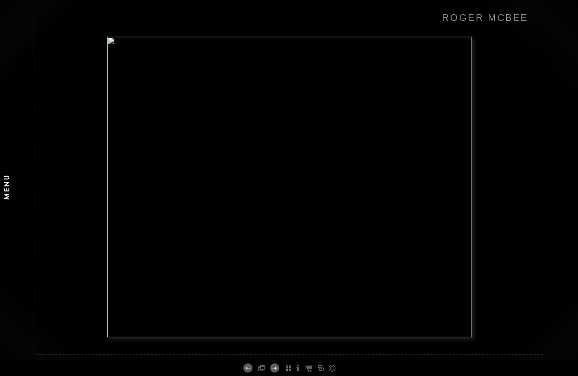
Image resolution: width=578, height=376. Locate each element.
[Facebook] (276, 351)
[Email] (286, 351)
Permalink (310, 348)
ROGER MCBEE (485, 17)
